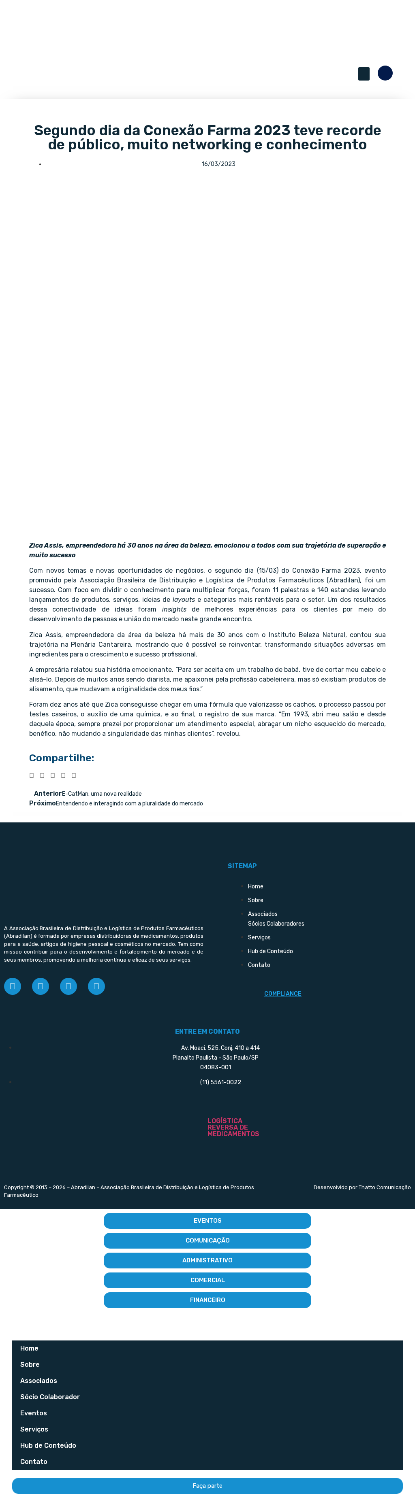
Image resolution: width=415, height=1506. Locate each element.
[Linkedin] (68, 986)
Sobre (30, 1364)
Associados (38, 1381)
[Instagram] (40, 986)
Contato (33, 1462)
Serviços (34, 1429)
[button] (364, 74)
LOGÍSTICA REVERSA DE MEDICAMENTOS (233, 1127)
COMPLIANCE (283, 993)
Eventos (33, 1413)
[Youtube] (96, 986)
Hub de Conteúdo (48, 1445)
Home (29, 1348)
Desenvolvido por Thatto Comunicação (362, 1187)
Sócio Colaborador (50, 1397)
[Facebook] (12, 986)
